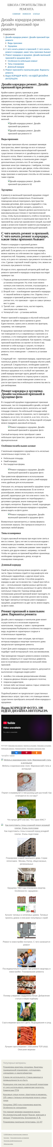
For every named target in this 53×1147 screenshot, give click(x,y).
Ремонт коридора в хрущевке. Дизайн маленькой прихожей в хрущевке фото (27, 56)
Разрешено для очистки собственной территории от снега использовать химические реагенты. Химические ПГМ (25, 1087)
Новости (27, 13)
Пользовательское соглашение (19, 1138)
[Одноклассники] (37, 752)
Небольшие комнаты (7, 749)
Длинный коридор (16, 66)
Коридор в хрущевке (30, 746)
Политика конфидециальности (13, 1141)
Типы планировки (16, 63)
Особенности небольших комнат (22, 60)
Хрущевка (12, 46)
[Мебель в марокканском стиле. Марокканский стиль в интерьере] (26, 762)
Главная (16, 13)
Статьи (36, 13)
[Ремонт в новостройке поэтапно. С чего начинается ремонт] (26, 938)
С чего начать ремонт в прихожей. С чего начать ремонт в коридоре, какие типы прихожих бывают (28, 50)
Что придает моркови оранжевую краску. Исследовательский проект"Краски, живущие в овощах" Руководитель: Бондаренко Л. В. (24, 1115)
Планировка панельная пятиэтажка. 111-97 (22, 1122)
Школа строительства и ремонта (26, 7)
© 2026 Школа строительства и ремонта (16, 1134)
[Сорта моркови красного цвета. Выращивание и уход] (26, 1019)
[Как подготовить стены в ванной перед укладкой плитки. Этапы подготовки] (26, 828)
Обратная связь (8, 1144)
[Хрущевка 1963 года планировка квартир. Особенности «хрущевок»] (26, 884)
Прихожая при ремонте (15, 746)
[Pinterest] (26, 752)
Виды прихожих (15, 43)
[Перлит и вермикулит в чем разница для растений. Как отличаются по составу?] (26, 789)
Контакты (6, 1138)
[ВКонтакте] (16, 752)
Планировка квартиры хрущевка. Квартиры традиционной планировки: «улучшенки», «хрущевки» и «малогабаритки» (23, 1070)
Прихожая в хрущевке (44, 746)
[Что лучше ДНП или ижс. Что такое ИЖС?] (26, 816)
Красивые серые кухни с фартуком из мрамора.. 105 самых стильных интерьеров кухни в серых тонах (25, 1097)
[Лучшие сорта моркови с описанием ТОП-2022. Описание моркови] (26, 1043)
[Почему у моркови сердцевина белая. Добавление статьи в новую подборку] (26, 992)
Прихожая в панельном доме (36, 749)
